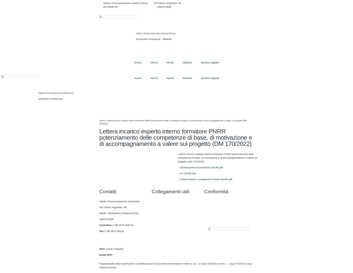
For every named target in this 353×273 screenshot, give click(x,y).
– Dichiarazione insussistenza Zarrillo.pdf (200, 167)
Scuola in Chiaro (161, 231)
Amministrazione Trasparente (168, 207)
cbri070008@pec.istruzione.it (115, 243)
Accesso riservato (214, 219)
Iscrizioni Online (160, 219)
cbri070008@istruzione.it (137, 7)
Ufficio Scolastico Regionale (167, 225)
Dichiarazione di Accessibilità (220, 207)
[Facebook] (229, 3)
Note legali (210, 213)
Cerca (237, 21)
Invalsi (155, 237)
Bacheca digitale (210, 62)
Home (102, 120)
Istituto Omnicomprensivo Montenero (56, 93)
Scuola (137, 62)
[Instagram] (229, 7)
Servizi (154, 62)
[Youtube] (229, 11)
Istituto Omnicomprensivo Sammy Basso (156, 33)
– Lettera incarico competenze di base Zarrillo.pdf (205, 179)
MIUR (155, 213)
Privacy (208, 201)
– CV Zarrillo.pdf (187, 173)
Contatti (156, 201)
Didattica (187, 62)
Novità (170, 62)
